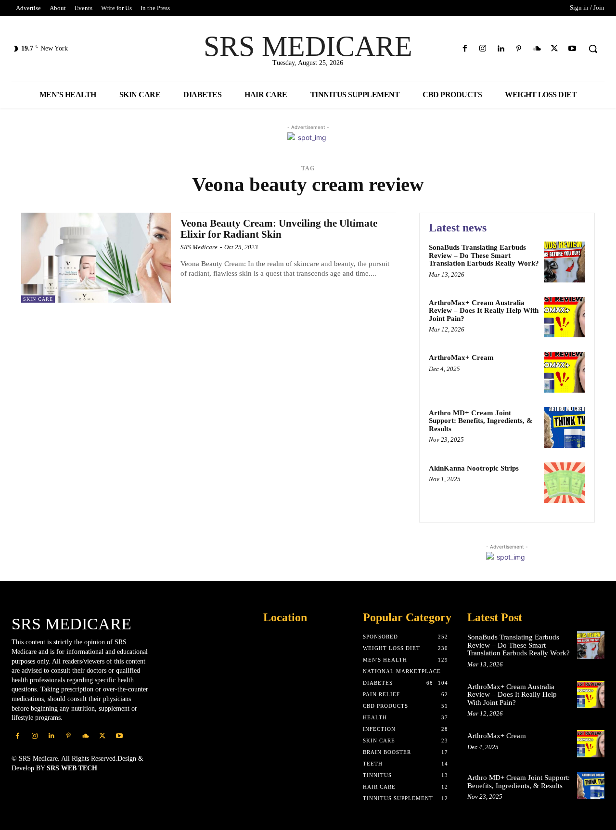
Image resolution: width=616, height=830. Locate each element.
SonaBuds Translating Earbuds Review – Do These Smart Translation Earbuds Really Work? (484, 255)
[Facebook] (465, 48)
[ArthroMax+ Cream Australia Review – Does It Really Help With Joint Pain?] (564, 317)
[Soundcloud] (536, 48)
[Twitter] (554, 48)
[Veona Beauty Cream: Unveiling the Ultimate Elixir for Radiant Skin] (96, 258)
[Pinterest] (518, 48)
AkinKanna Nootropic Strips (474, 468)
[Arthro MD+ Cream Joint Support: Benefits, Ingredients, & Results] (564, 427)
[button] (592, 48)
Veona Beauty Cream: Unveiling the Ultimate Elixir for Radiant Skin (278, 228)
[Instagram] (482, 48)
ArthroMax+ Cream (461, 357)
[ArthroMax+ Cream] (564, 372)
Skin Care (38, 299)
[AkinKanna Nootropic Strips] (564, 482)
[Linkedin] (500, 48)
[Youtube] (572, 48)
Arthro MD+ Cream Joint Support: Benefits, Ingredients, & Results (481, 421)
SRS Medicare (199, 247)
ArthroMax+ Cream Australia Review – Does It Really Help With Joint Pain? (484, 310)
